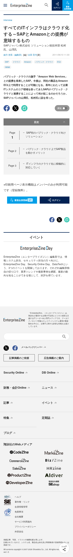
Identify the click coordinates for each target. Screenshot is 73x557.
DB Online (48, 372)
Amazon (27, 62)
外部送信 (19, 531)
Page (12, 151)
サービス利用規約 (23, 521)
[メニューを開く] (5, 5)
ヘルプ (18, 496)
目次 (36, 122)
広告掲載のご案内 (54, 358)
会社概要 (19, 516)
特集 (6, 418)
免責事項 (19, 511)
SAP (7, 62)
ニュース (47, 387)
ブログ (8, 433)
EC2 (59, 62)
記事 (6, 403)
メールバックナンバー (32, 347)
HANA (7, 67)
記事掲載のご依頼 (19, 358)
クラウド (16, 62)
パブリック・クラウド (44, 62)
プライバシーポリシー (25, 526)
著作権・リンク (22, 501)
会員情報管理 (21, 506)
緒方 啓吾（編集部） (13, 54)
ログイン (56, 200)
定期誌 (46, 418)
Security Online (14, 372)
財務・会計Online (15, 387)
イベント (47, 403)
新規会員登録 (23, 200)
